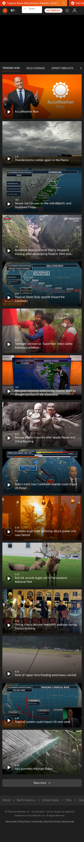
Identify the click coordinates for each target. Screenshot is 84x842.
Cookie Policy (37, 821)
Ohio (69, 800)
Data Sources (68, 821)
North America (26, 800)
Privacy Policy (24, 821)
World (6, 800)
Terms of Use (11, 821)
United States (50, 800)
